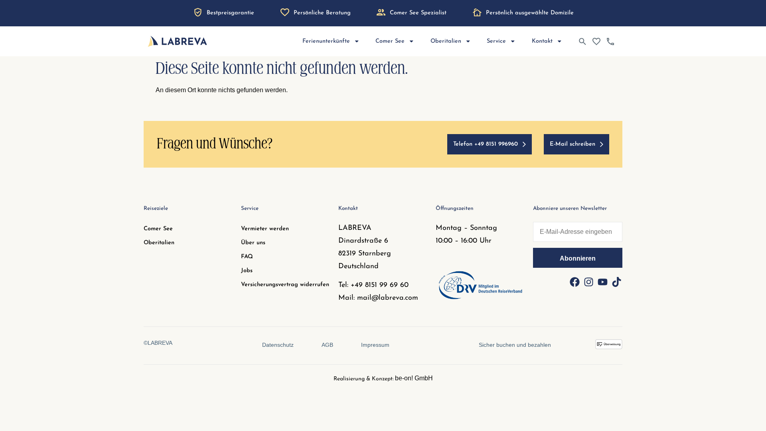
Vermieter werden (265, 229)
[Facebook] (574, 282)
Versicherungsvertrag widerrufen (285, 285)
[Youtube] (602, 282)
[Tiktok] (616, 282)
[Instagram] (588, 282)
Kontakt (542, 41)
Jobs (247, 271)
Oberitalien (159, 243)
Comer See (158, 229)
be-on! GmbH (414, 378)
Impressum (375, 345)
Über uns (253, 243)
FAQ (247, 257)
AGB (327, 345)
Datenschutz (278, 345)
